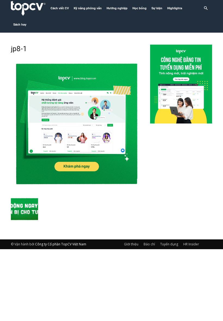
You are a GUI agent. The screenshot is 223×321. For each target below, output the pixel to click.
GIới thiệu (131, 244)
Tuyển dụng (169, 244)
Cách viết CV (60, 8)
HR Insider (191, 244)
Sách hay (19, 24)
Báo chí (149, 244)
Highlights (174, 8)
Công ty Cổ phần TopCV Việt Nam (60, 244)
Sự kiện (156, 8)
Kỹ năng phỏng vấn (88, 8)
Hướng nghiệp (117, 8)
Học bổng (139, 8)
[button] (205, 8)
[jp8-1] (77, 188)
